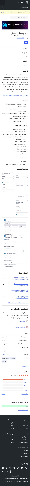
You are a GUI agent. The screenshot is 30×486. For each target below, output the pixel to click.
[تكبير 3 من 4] (26, 197)
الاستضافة (25, 425)
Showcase (11, 420)
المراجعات (24, 53)
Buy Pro (26, 95)
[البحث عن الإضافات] (11, 17)
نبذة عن (26, 420)
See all (3, 394)
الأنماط (12, 428)
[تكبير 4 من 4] (26, 219)
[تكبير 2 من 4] (12, 174)
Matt (26, 450)
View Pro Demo (7, 95)
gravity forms (5, 358)
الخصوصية (25, 428)
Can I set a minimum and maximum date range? (21, 284)
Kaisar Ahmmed (20, 327)
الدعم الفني (25, 437)
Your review (25, 394)
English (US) (5, 354)
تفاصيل (25, 48)
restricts (4, 361)
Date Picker (12, 358)
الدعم (25, 65)
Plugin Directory (24, 7)
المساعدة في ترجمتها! (5, 12)
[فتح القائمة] (2, 2)
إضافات (12, 425)
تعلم (27, 434)
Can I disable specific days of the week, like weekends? (19, 278)
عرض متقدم (25, 366)
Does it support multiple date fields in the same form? (19, 290)
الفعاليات (11, 437)
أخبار (27, 423)
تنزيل (26, 42)
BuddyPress (24, 456)
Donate (11, 439)
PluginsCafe (20, 38)
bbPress (26, 453)
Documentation (17, 95)
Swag (11, 442)
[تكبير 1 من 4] (26, 174)
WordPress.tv (23, 442)
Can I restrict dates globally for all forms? (22, 297)
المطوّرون (25, 439)
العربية (23, 464)
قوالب (12, 423)
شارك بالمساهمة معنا (8, 434)
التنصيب (24, 57)
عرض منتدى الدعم (23, 410)
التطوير (25, 61)
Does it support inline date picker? (18, 303)
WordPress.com (23, 448)
